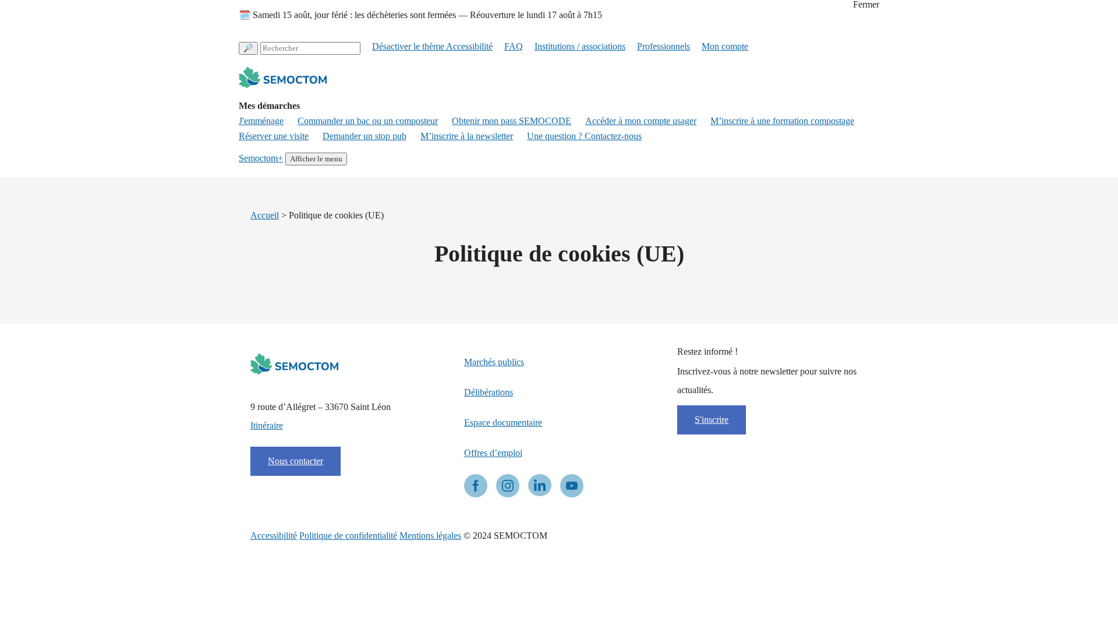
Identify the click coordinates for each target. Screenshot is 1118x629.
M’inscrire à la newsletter (466, 136)
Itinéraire (266, 425)
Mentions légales (430, 535)
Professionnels (663, 46)
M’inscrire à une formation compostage (782, 121)
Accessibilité (273, 535)
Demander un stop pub (364, 136)
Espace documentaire (503, 422)
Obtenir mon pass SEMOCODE (511, 121)
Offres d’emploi (493, 453)
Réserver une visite (274, 136)
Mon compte (725, 46)
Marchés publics (494, 362)
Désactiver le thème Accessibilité (432, 46)
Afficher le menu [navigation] (316, 158)
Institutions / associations (580, 46)
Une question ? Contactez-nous (584, 136)
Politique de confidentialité (348, 535)
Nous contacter (295, 461)
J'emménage (261, 121)
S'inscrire (711, 420)
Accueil (264, 215)
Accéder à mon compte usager (640, 121)
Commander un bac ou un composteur (368, 121)
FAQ (513, 46)
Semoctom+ (261, 158)
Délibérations (488, 392)
